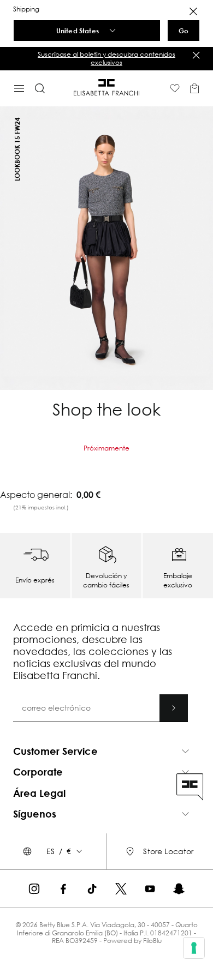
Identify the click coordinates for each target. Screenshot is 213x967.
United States (77, 30)
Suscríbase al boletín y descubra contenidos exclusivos (106, 58)
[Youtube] (149, 888)
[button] (106, 59)
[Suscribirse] (173, 708)
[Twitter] (120, 888)
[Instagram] (34, 888)
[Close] (193, 11)
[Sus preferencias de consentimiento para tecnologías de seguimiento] (194, 948)
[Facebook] (63, 888)
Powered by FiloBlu (132, 940)
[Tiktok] (92, 888)
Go (183, 30)
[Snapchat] (178, 888)
